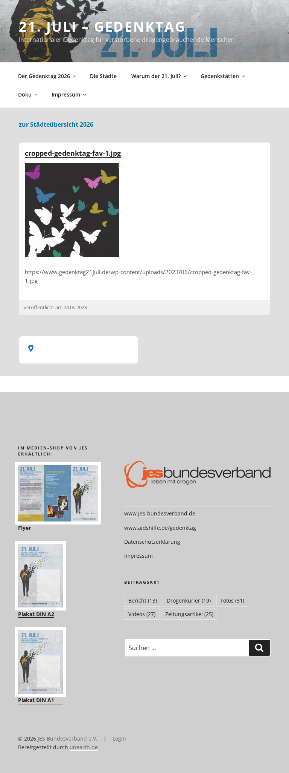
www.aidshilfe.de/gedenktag (160, 527)
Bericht (142, 600)
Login (119, 738)
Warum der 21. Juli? (156, 76)
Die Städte (103, 76)
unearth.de (84, 747)
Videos (141, 614)
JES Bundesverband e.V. (67, 738)
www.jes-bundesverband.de (159, 513)
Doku (25, 94)
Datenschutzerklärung (152, 541)
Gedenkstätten (220, 76)
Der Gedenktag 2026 (44, 76)
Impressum (66, 94)
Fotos (232, 600)
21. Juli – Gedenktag (102, 26)
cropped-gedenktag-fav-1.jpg (73, 153)
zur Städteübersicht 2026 (56, 124)
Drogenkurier (189, 600)
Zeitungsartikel (189, 614)
